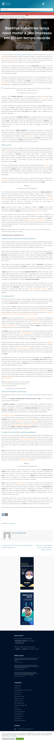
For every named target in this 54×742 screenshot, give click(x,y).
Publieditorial (17, 714)
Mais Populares (18, 703)
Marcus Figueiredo (33, 42)
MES (15, 707)
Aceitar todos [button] (20, 738)
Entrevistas (17, 692)
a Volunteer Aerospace (26, 394)
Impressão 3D (11, 523)
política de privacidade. (11, 736)
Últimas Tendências (19, 720)
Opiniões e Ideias (18, 711)
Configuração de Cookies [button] (8, 738)
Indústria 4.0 (17, 698)
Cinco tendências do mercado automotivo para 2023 (13, 17)
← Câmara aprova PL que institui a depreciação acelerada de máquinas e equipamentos (17, 546)
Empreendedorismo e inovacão (22, 690)
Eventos (16, 694)
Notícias (16, 709)
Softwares (16, 718)
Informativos (17, 701)
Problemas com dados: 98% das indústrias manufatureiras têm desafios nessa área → (44, 546)
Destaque (16, 688)
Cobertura (16, 685)
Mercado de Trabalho (19, 705)
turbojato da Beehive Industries (23, 54)
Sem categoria (18, 716)
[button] (25, 18)
